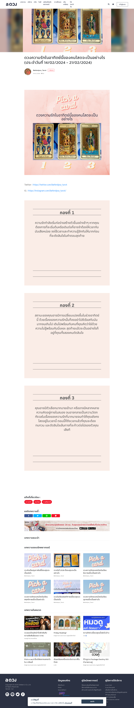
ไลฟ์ (40, 2)
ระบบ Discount (110, 687)
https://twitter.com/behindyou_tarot (50, 184)
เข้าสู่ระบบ (122, 4)
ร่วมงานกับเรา (62, 690)
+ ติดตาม (51, 70)
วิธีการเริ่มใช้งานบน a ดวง (89, 687)
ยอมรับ (92, 701)
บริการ (30, 2)
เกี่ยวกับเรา (61, 685)
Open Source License (112, 699)
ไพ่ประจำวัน (72, 4)
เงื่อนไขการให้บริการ (111, 690)
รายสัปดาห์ (47, 502)
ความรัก (28, 502)
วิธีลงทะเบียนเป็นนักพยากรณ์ (90, 685)
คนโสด (37, 502)
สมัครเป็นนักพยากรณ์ (47, 3)
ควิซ (35, 2)
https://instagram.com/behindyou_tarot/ (47, 190)
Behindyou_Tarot (39, 70)
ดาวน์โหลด (57, 2)
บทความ (23, 2)
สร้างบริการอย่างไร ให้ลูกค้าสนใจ (91, 690)
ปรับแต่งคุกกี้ (68, 703)
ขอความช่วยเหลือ (110, 697)
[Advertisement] (67, 82)
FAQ (106, 702)
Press (60, 687)
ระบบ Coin (108, 685)
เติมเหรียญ (65, 3)
